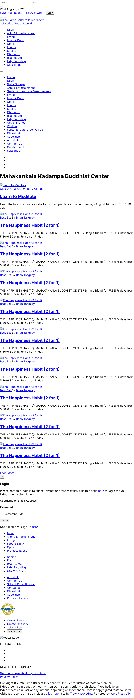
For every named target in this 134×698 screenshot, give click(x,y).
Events (11, 47)
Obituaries (13, 54)
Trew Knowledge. (82, 693)
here (101, 491)
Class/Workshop (11, 188)
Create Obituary (17, 624)
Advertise (13, 136)
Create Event (15, 147)
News (10, 29)
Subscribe (7, 23)
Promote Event (17, 550)
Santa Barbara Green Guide (25, 129)
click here (52, 693)
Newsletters (34, 12)
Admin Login (14, 631)
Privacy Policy (9, 676)
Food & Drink (15, 40)
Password (6, 507)
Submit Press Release (21, 584)
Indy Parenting (16, 61)
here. (35, 527)
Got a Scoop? (23, 23)
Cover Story (15, 571)
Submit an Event (11, 12)
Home (11, 77)
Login (50, 13)
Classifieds (14, 64)
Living (11, 36)
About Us (13, 140)
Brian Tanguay (25, 217)
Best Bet (6, 217)
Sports (11, 50)
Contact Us (14, 143)
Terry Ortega (35, 188)
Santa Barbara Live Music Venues (29, 91)
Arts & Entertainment (21, 33)
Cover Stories (16, 122)
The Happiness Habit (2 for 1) (30, 225)
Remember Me (13, 514)
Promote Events (17, 598)
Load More (7, 473)
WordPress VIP (120, 693)
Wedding (12, 126)
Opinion (12, 43)
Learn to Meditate (18, 196)
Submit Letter (16, 627)
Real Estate (14, 57)
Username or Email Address (18, 500)
